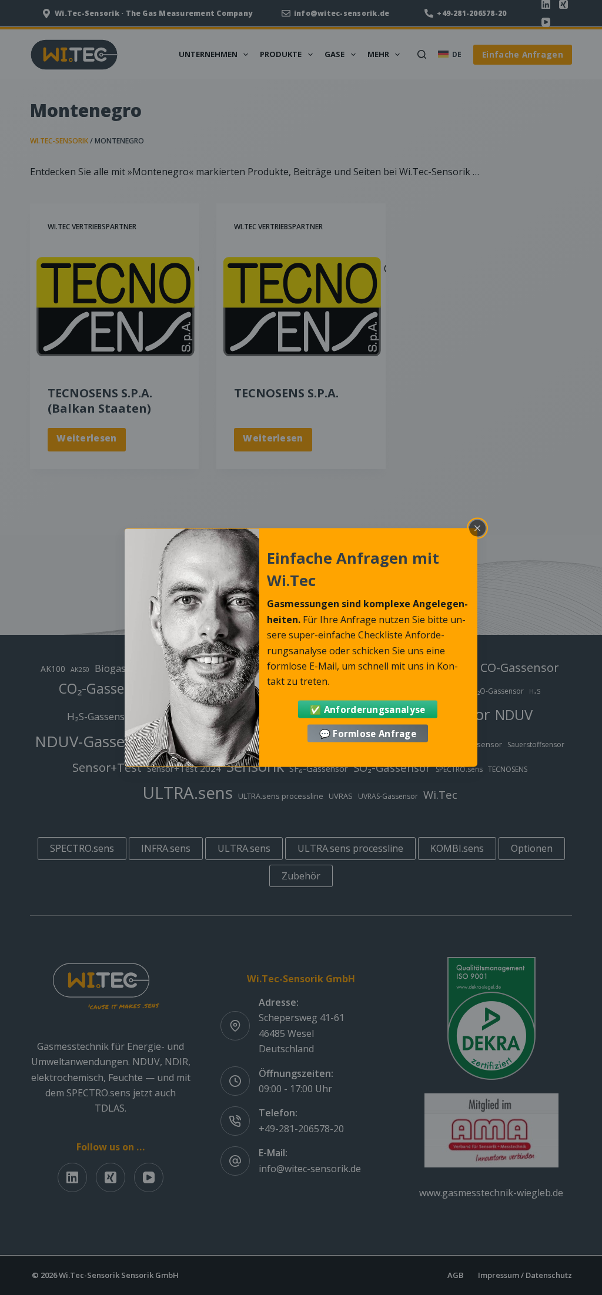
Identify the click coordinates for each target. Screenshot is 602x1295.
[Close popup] (477, 528)
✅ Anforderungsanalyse (367, 709)
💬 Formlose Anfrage (367, 733)
